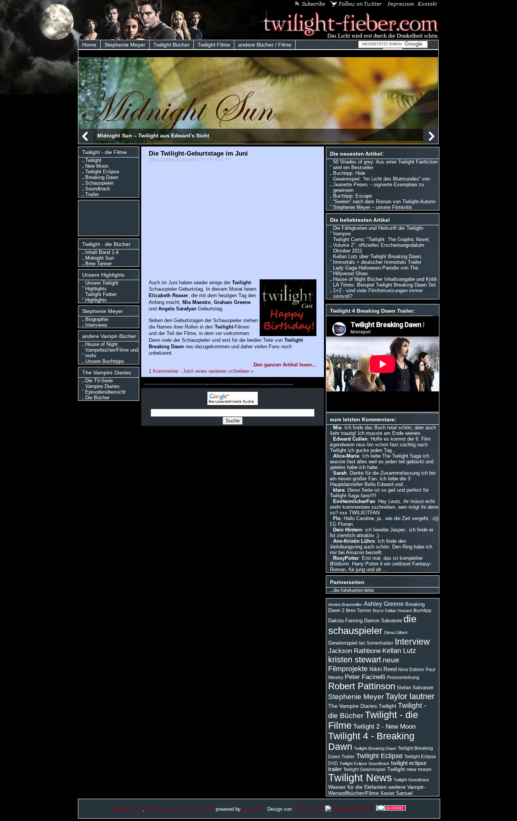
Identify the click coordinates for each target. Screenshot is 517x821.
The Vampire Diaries (352, 706)
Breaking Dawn (101, 177)
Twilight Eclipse (102, 171)
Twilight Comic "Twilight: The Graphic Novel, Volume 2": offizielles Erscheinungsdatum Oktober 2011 (381, 245)
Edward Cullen (350, 439)
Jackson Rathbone (354, 650)
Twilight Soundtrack (411, 779)
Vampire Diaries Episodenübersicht (105, 389)
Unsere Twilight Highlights (101, 285)
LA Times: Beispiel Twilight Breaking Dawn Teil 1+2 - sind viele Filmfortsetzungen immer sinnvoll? (384, 290)
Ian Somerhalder (376, 643)
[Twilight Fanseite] (344, 36)
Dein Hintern (347, 530)
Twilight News (360, 778)
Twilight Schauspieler (180, 159)
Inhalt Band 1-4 (101, 252)
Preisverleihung (403, 677)
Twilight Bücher (171, 45)
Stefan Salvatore (415, 687)
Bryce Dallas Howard (392, 610)
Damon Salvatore (383, 620)
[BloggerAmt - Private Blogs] (349, 808)
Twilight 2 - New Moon (384, 726)
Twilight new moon (409, 769)
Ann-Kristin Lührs (354, 541)
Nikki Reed (383, 669)
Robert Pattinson (361, 686)
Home (89, 45)
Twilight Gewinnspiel (364, 769)
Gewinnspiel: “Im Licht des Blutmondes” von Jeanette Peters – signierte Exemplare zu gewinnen (381, 184)
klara (338, 490)
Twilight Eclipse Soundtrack (364, 763)
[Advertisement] (110, 217)
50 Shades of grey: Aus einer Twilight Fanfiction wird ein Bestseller (385, 164)
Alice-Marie (346, 456)
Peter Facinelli (365, 677)
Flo (337, 518)
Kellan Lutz (399, 650)
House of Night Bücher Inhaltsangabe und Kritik (385, 279)
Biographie (96, 319)
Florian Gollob (308, 809)
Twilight (93, 160)
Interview (412, 642)
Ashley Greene (384, 603)
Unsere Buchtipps (104, 361)
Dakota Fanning (345, 620)
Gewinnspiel (342, 643)
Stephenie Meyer (124, 45)
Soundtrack (97, 189)
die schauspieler (372, 624)
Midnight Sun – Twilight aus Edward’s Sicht (153, 135)
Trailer (92, 194)
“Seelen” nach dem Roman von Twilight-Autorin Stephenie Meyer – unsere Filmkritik (384, 204)
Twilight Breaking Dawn (375, 748)
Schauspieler (99, 183)
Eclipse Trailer (198, 809)
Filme (154, 159)
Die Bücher (97, 397)
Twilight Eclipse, (163, 809)
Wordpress (254, 809)
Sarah (340, 473)
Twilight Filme (214, 45)
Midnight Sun (99, 258)
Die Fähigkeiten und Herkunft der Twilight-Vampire (378, 231)
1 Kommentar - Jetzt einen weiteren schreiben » (201, 371)
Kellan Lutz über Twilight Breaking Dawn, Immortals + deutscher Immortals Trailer (377, 259)
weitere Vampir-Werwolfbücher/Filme (377, 790)
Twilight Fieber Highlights (101, 297)
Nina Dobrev (411, 669)
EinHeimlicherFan (354, 501)
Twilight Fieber (127, 809)
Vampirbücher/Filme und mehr (111, 352)
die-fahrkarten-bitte (353, 590)
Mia (337, 427)
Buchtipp (422, 610)
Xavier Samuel (396, 793)
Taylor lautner (409, 696)
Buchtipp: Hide (349, 173)
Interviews (96, 325)
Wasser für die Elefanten (357, 787)
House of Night (101, 344)
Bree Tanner (98, 263)
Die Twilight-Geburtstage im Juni (198, 153)
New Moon (96, 166)
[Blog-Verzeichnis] (391, 808)
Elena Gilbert (396, 632)
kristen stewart (354, 659)
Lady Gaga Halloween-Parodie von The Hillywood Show (375, 270)
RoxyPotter (346, 558)
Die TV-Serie (99, 380)
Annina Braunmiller (345, 604)
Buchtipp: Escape (352, 196)
